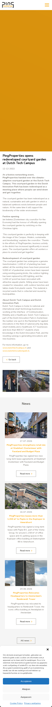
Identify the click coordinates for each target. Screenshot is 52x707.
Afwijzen (26, 689)
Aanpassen (26, 697)
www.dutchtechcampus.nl (15, 347)
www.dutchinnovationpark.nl (16, 350)
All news (25, 640)
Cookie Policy (16, 703)
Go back (12, 359)
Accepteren (26, 681)
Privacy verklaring (32, 703)
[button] (47, 649)
